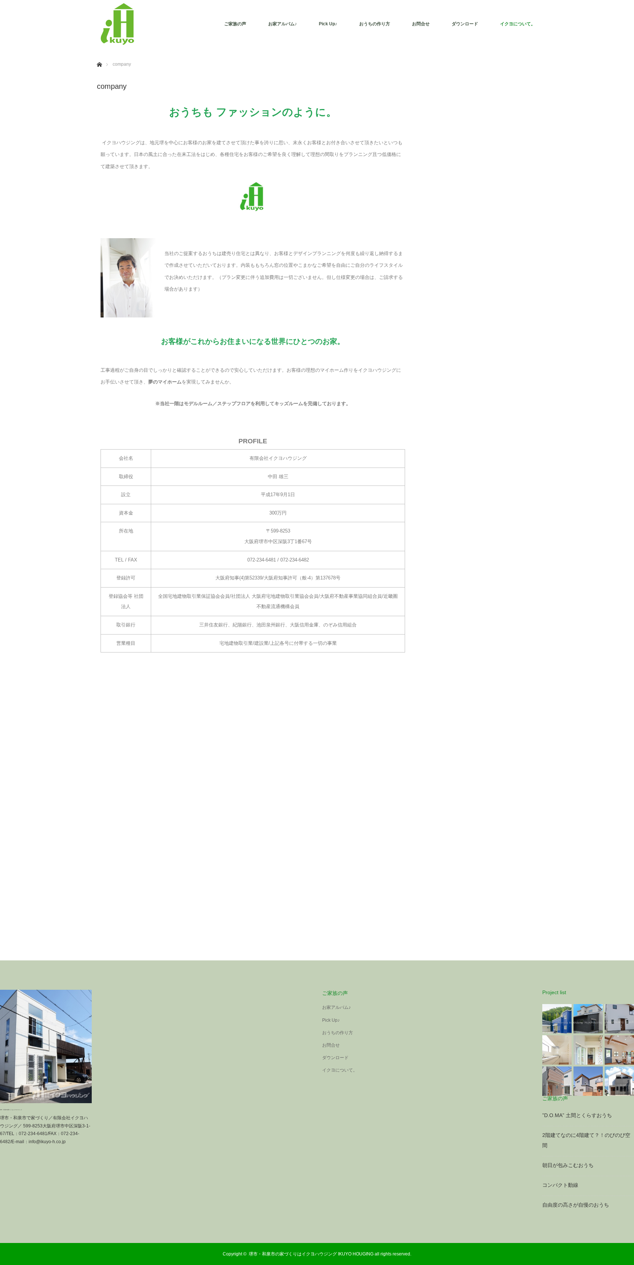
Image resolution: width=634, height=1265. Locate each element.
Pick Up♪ (328, 23)
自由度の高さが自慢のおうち (575, 1205)
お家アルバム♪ (282, 23)
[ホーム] (99, 56)
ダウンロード (465, 23)
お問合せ (421, 23)
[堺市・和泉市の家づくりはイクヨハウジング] (119, 24)
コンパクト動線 (560, 1185)
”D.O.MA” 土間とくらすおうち (577, 1115)
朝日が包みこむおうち (568, 1165)
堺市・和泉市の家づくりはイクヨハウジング (11, 1109)
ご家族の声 (235, 23)
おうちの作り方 (374, 23)
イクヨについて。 (517, 23)
